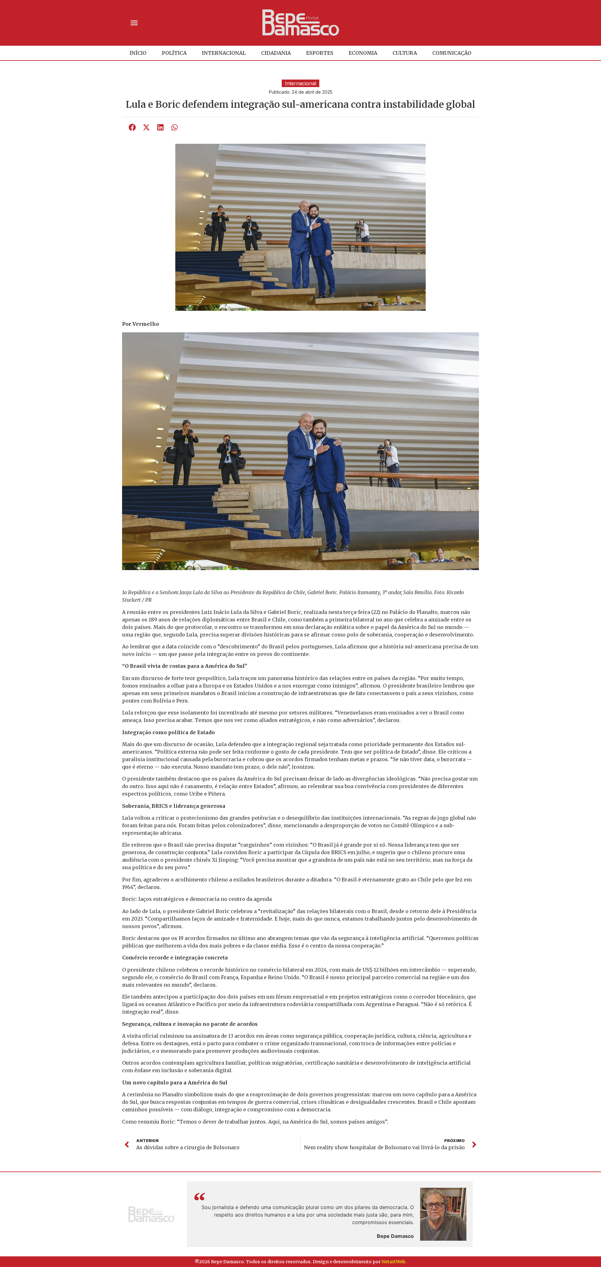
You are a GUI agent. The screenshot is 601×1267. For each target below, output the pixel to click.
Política (174, 53)
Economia (363, 53)
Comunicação (451, 53)
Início (138, 53)
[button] (134, 23)
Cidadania (276, 53)
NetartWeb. (394, 1261)
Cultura (405, 53)
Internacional (224, 53)
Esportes (319, 53)
